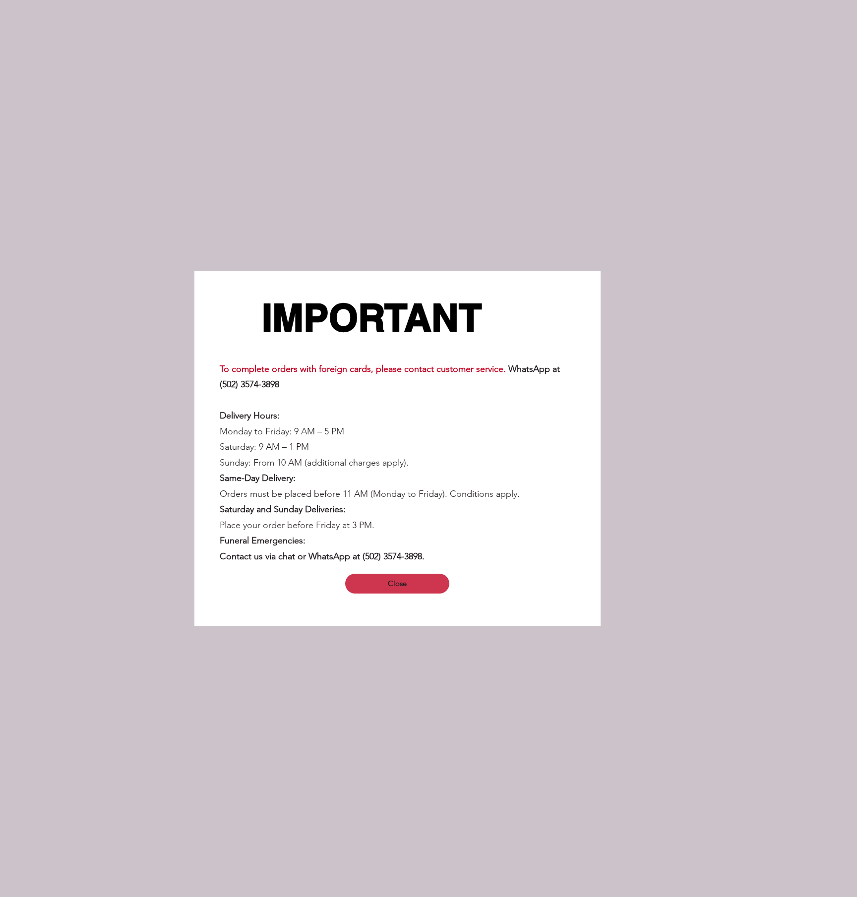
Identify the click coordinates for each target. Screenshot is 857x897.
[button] (397, 584)
